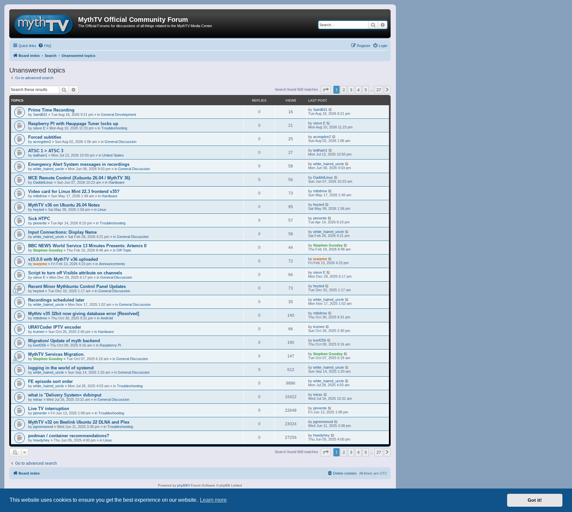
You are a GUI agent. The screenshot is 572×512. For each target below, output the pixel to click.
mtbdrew (40, 196)
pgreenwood (43, 427)
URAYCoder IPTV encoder (54, 327)
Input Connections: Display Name (62, 232)
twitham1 (40, 155)
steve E (39, 128)
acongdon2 (42, 142)
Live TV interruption (48, 408)
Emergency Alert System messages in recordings (78, 164)
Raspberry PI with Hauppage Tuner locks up (73, 123)
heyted (38, 209)
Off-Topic (124, 250)
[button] (326, 90)
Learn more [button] (213, 500)
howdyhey (41, 440)
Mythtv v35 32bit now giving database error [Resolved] (83, 313)
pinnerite (40, 223)
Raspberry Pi (110, 345)
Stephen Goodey (48, 250)
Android (107, 318)
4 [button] (358, 90)
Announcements (112, 264)
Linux (102, 209)
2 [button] (344, 90)
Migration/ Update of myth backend (64, 340)
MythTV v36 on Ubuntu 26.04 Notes (64, 205)
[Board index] (44, 23)
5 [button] (365, 90)
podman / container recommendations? (68, 435)
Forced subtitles (44, 137)
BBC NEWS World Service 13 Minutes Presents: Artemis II (87, 245)
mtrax (37, 399)
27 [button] (378, 90)
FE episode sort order (50, 381)
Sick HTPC (39, 218)
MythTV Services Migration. (56, 354)
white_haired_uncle (48, 169)
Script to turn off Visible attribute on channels (75, 272)
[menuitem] (44, 46)
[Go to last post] (330, 110)
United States (113, 155)
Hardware (116, 182)
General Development (118, 114)
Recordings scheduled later (56, 300)
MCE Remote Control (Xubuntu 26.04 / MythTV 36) (79, 177)
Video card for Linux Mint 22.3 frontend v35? (73, 191)
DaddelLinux (43, 182)
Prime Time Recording (51, 110)
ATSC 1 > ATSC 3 (45, 150)
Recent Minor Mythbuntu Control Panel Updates (77, 286)
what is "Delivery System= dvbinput (64, 395)
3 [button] (351, 90)
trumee (38, 332)
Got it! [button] (535, 500)
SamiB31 (40, 114)
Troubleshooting (114, 128)
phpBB (182, 485)
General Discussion (120, 142)
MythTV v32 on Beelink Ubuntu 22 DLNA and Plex (78, 422)
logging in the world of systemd (61, 367)
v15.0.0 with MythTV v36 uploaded (63, 259)
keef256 (39, 345)
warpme (40, 264)
